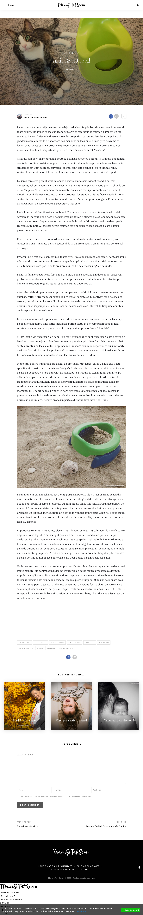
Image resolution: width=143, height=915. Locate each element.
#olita (40, 648)
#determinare (74, 642)
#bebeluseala (40, 642)
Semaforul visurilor (27, 826)
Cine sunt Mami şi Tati (64, 869)
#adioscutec (24, 642)
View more (80, 911)
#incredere (104, 642)
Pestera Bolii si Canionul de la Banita (106, 826)
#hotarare (90, 642)
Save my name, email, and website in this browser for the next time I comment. (55, 797)
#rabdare (51, 648)
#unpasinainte (66, 648)
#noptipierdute (26, 648)
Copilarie (4, 903)
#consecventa (57, 642)
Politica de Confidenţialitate (55, 866)
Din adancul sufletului (11, 899)
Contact (86, 869)
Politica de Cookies (88, 866)
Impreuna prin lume (9, 892)
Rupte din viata (7, 896)
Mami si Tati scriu (35, 117)
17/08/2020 (71, 69)
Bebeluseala (71, 53)
